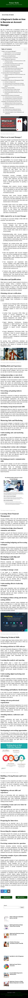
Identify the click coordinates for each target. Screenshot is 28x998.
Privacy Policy (10, 994)
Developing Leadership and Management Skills (13, 80)
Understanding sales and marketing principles (14, 68)
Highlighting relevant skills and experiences (13, 103)
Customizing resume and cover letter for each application (14, 105)
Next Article (21, 897)
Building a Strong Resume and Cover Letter (12, 101)
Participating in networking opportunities (13, 99)
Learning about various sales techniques (13, 69)
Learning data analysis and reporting (12, 90)
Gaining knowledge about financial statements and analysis (15, 75)
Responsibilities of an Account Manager (13, 52)
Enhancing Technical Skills (8, 87)
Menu (3, 9)
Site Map (20, 995)
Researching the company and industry (13, 109)
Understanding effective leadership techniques (14, 83)
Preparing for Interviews (8, 107)
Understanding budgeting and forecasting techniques (13, 78)
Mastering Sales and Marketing (9, 66)
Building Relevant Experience (8, 59)
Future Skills (14, 2)
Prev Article (7, 897)
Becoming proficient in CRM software (12, 89)
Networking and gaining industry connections (14, 63)
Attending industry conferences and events (13, 98)
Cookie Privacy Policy (22, 994)
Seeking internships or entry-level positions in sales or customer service (15, 61)
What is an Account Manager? (9, 51)
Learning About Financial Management (11, 72)
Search (5, 905)
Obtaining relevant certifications (11, 57)
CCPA (7, 995)
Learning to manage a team (10, 81)
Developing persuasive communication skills (13, 71)
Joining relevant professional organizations (13, 96)
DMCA (15, 994)
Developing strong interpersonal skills (12, 65)
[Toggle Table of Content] (24, 49)
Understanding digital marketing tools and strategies (13, 93)
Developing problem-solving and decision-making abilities (14, 85)
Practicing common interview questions (13, 110)
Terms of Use (4, 994)
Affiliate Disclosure (13, 995)
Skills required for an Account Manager (13, 54)
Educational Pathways (8, 14)
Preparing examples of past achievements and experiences (14, 113)
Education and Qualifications (9, 56)
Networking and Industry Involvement (11, 95)
